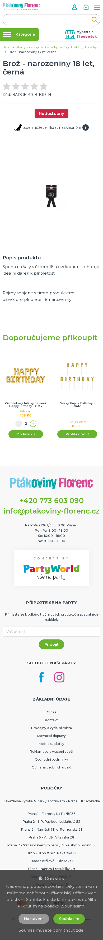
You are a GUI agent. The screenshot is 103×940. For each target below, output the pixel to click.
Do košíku (26, 434)
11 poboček (87, 37)
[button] (75, 7)
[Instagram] (59, 677)
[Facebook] (41, 677)
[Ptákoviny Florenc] (21, 6)
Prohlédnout (77, 434)
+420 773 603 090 (51, 500)
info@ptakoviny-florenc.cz (51, 511)
